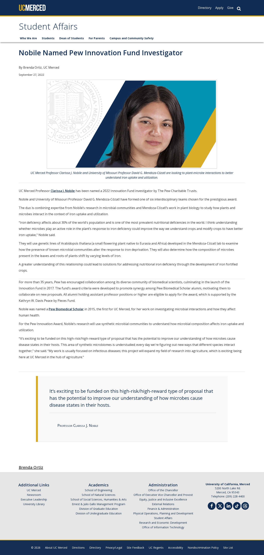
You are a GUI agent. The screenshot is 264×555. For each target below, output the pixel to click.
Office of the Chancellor (163, 490)
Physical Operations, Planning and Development (163, 513)
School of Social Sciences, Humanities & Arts (99, 499)
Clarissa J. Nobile (63, 191)
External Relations (163, 504)
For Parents (97, 38)
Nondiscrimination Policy (203, 547)
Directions (78, 547)
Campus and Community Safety (132, 38)
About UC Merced (56, 547)
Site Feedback (135, 547)
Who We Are (28, 38)
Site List (228, 547)
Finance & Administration (163, 509)
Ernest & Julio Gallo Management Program (98, 504)
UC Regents (156, 547)
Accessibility (175, 547)
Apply (219, 8)
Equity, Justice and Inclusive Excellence (163, 499)
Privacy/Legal (114, 547)
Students (48, 38)
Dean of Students (71, 38)
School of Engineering (98, 490)
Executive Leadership (34, 499)
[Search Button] (238, 8)
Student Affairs (48, 27)
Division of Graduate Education (98, 509)
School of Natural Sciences (98, 495)
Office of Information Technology (163, 527)
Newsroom (34, 495)
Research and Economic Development (163, 522)
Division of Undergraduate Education (99, 513)
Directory (204, 8)
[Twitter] (220, 505)
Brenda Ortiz (31, 467)
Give (230, 8)
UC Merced (34, 490)
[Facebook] (211, 506)
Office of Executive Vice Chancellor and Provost (163, 495)
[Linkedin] (228, 506)
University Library (34, 504)
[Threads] (245, 505)
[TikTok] (237, 505)
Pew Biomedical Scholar (66, 309)
